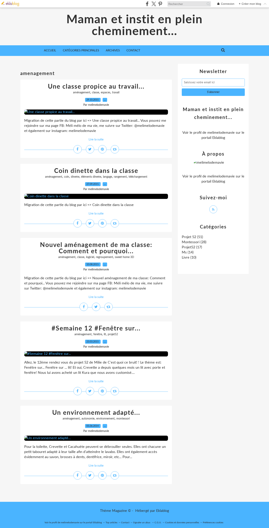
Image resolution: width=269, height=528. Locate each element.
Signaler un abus (142, 522)
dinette (75, 176)
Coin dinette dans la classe (96, 171)
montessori (123, 418)
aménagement (81, 92)
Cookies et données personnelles (182, 522)
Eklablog (162, 511)
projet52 (113, 334)
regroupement (104, 257)
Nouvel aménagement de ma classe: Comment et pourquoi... (96, 248)
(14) (188, 252)
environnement (105, 418)
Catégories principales (81, 50)
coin (66, 176)
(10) (189, 257)
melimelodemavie (221, 133)
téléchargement (138, 176)
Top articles (111, 522)
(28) (194, 242)
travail (115, 92)
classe (95, 92)
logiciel (90, 257)
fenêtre (97, 334)
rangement (120, 176)
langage (107, 176)
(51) (192, 237)
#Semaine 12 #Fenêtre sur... (96, 328)
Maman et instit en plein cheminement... (134, 25)
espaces (105, 92)
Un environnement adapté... (96, 413)
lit (105, 334)
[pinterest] (160, 4)
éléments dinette (91, 176)
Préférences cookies (213, 522)
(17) (192, 247)
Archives (113, 50)
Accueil (50, 50)
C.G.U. (158, 522)
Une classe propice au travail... (96, 87)
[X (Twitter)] (153, 4)
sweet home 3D (124, 257)
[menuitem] (50, 50)
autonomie (88, 418)
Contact (133, 50)
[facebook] (147, 4)
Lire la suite (96, 139)
